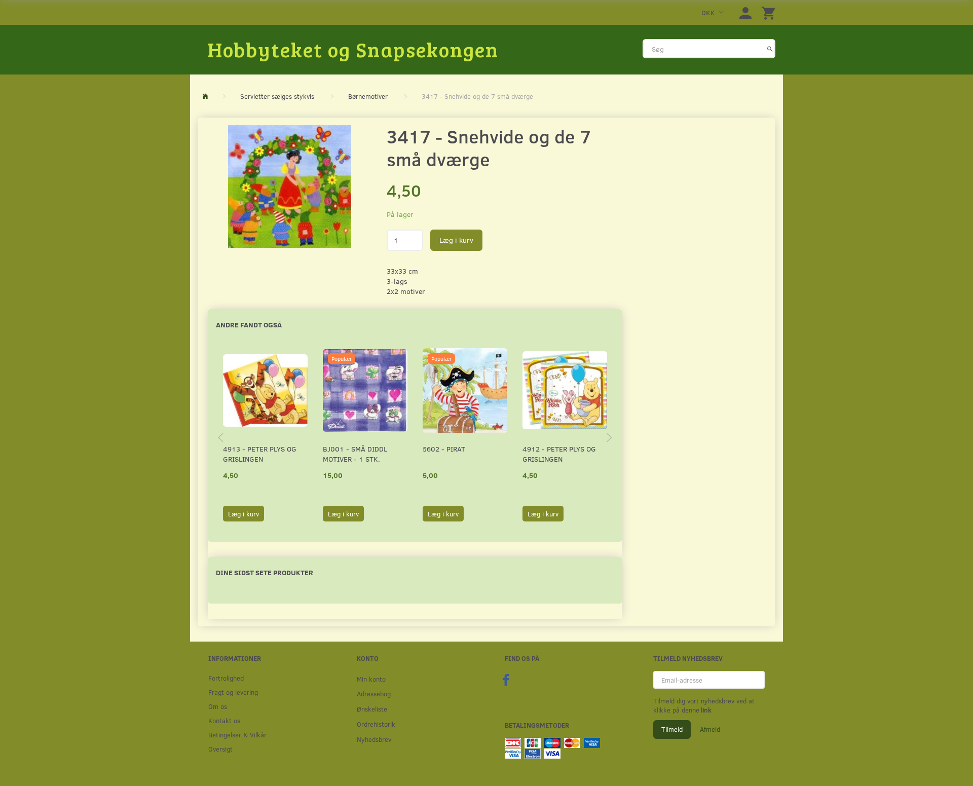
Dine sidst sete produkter (264, 572)
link (705, 710)
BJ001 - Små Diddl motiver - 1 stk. (355, 454)
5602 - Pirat (444, 449)
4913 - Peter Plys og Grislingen (259, 454)
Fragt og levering (233, 692)
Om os (217, 706)
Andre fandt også (249, 324)
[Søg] (770, 49)
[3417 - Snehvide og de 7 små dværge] (289, 186)
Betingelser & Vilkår (237, 734)
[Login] (745, 12)
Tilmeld (672, 729)
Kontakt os (224, 720)
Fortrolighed (226, 677)
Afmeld (710, 729)
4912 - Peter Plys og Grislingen (559, 454)
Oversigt (220, 748)
